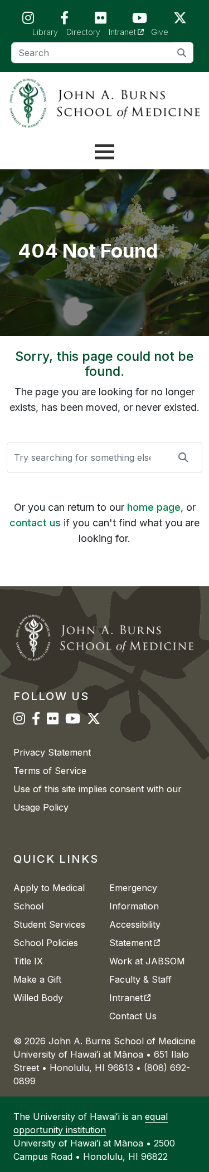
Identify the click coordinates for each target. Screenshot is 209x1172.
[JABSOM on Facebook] (64, 20)
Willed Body (38, 997)
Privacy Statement (52, 752)
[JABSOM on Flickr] (101, 20)
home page (154, 507)
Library (45, 32)
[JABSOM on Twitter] (180, 20)
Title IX (28, 961)
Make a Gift (37, 979)
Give (159, 32)
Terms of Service (49, 770)
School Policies (45, 942)
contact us (35, 523)
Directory (83, 32)
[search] (182, 52)
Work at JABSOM (147, 961)
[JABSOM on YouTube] (139, 20)
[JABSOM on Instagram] (28, 20)
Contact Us (133, 1016)
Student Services (49, 924)
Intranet (130, 32)
